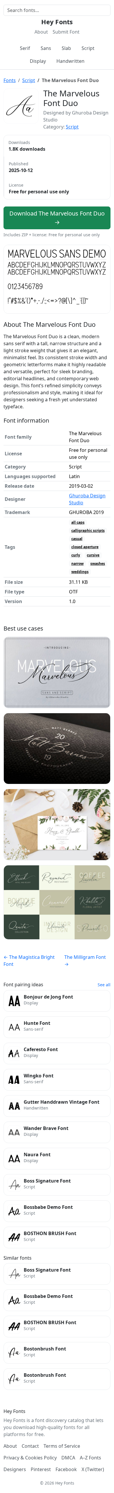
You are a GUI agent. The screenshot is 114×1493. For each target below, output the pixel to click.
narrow (77, 563)
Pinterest (41, 1469)
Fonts (10, 80)
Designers (15, 1469)
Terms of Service (62, 1446)
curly (75, 555)
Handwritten (70, 61)
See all (104, 984)
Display (38, 61)
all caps (77, 522)
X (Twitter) (93, 1469)
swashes (97, 563)
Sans (46, 48)
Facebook (66, 1469)
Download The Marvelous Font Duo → (57, 217)
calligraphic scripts (88, 530)
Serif (25, 48)
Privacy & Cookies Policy (30, 1457)
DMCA (68, 1457)
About (41, 32)
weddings (80, 571)
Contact (30, 1446)
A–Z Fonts (90, 1457)
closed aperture (85, 546)
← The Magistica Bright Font (29, 960)
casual (76, 538)
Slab (66, 48)
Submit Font (66, 32)
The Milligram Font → (85, 960)
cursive (93, 555)
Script (88, 48)
